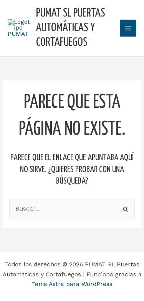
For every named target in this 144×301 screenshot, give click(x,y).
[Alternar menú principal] (128, 28)
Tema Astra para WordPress (72, 284)
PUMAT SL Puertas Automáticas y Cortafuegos (70, 28)
